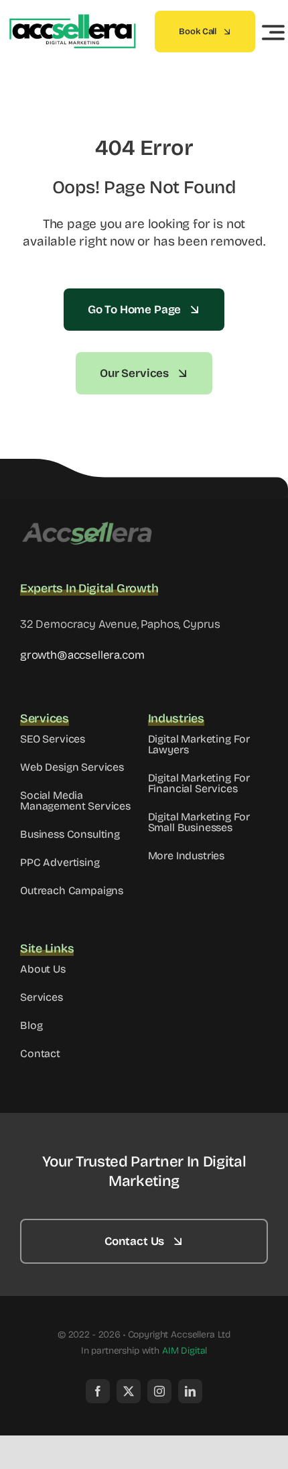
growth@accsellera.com (82, 655)
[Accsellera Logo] (87, 526)
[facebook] (98, 1391)
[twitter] (129, 1391)
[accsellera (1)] (71, 20)
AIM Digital (184, 1350)
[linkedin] (190, 1391)
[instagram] (159, 1391)
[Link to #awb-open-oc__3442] (273, 32)
